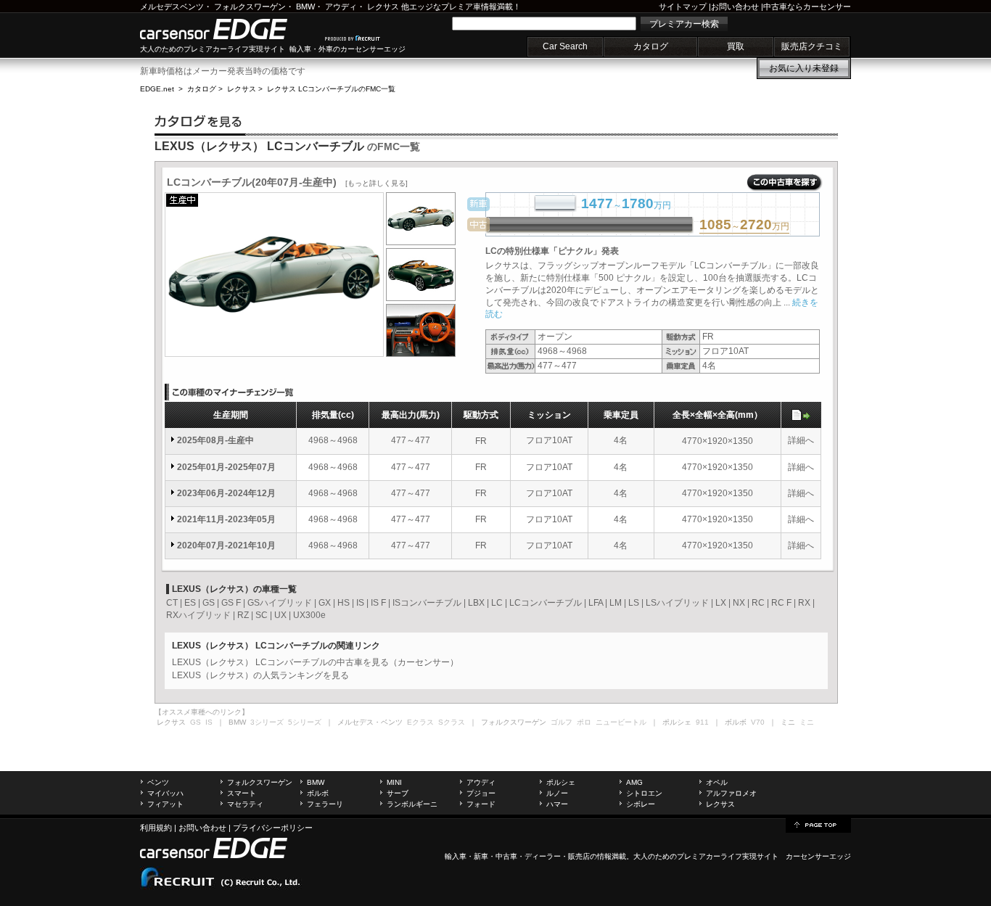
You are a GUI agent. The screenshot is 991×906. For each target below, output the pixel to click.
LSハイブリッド (677, 603)
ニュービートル (621, 722)
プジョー (480, 793)
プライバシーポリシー (273, 827)
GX (324, 603)
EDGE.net (157, 89)
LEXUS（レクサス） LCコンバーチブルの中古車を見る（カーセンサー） (315, 662)
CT (172, 603)
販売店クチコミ (811, 46)
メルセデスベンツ (172, 6)
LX (720, 603)
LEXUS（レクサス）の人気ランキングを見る (260, 675)
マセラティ (245, 804)
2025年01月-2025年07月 (226, 467)
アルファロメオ (731, 793)
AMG (634, 782)
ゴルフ (561, 722)
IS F (378, 603)
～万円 (744, 225)
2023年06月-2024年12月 (226, 493)
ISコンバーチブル (426, 603)
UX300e (309, 615)
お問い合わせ (735, 6)
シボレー (640, 804)
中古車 (506, 856)
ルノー (557, 793)
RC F (781, 603)
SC (261, 615)
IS (360, 603)
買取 (735, 46)
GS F (231, 603)
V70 (758, 722)
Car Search (565, 46)
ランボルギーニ (412, 804)
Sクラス (451, 722)
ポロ (584, 722)
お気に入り (804, 68)
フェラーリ (325, 804)
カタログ (650, 46)
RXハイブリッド (198, 615)
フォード (480, 804)
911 (702, 722)
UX (280, 615)
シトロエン (644, 793)
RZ (243, 615)
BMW (305, 6)
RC (758, 603)
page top (818, 824)
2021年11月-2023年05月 (226, 519)
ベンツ (158, 782)
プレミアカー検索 (684, 24)
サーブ (397, 793)
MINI (394, 782)
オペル (717, 782)
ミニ (806, 722)
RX (804, 603)
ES (190, 603)
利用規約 (156, 827)
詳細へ (801, 440)
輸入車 (455, 856)
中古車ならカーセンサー (807, 6)
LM (615, 603)
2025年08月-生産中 (215, 440)
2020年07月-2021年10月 (226, 545)
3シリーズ (267, 722)
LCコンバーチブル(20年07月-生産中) (287, 182)
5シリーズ (304, 722)
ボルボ (318, 793)
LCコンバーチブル (545, 603)
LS (633, 603)
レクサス (383, 6)
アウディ (341, 6)
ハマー (557, 804)
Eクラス (420, 722)
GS (208, 603)
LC (497, 603)
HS (343, 603)
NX (739, 603)
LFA (595, 603)
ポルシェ (560, 782)
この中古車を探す (785, 182)
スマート (241, 793)
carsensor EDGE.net (229, 29)
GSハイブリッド (279, 603)
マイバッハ (165, 793)
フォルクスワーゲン (250, 6)
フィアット (165, 804)
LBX (476, 603)
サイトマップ (683, 6)
